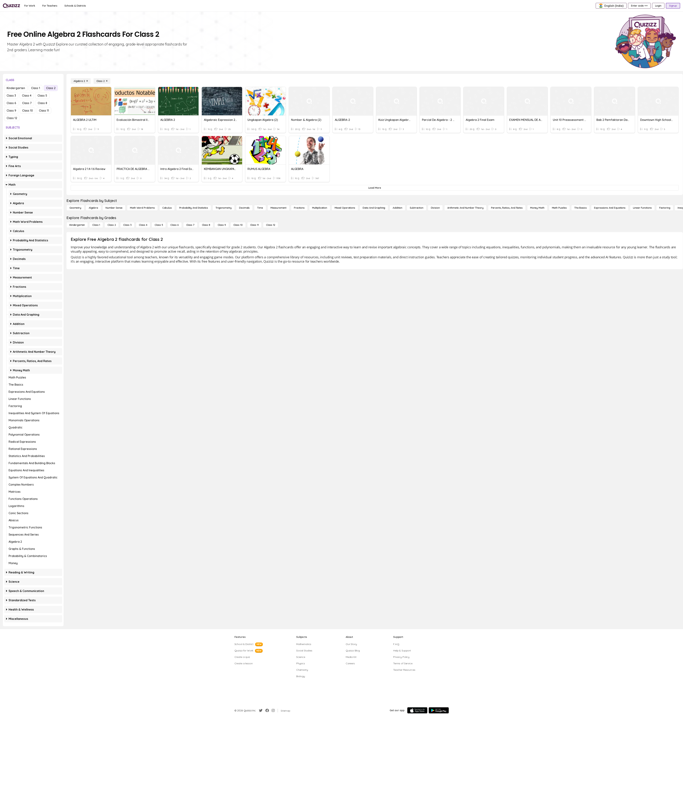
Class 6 (11, 103)
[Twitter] (260, 710)
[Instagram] (273, 710)
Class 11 (44, 110)
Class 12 (12, 118)
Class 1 (35, 88)
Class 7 (27, 103)
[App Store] (417, 710)
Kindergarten (16, 88)
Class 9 (11, 110)
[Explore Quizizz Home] (11, 5)
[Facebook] (267, 710)
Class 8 (42, 103)
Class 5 (42, 95)
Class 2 (51, 88)
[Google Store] (439, 710)
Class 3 (11, 95)
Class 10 (27, 110)
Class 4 (26, 95)
